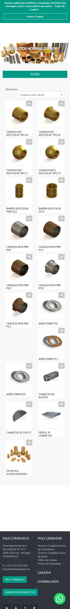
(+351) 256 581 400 (16, 565)
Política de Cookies (47, 560)
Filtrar (35, 74)
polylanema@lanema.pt (18, 569)
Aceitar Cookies (35, 16)
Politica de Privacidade (49, 563)
